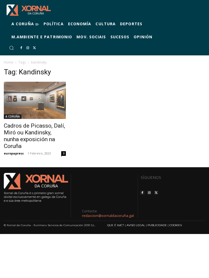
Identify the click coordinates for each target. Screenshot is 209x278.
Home (8, 62)
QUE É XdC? (115, 225)
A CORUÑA (12, 116)
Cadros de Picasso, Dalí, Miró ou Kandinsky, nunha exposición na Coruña (34, 135)
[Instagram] (27, 48)
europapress (14, 153)
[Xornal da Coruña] (29, 10)
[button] (11, 48)
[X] (34, 48)
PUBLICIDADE (157, 225)
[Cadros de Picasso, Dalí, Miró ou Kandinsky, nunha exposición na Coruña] (35, 100)
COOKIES (175, 225)
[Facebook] (21, 48)
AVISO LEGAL (136, 225)
